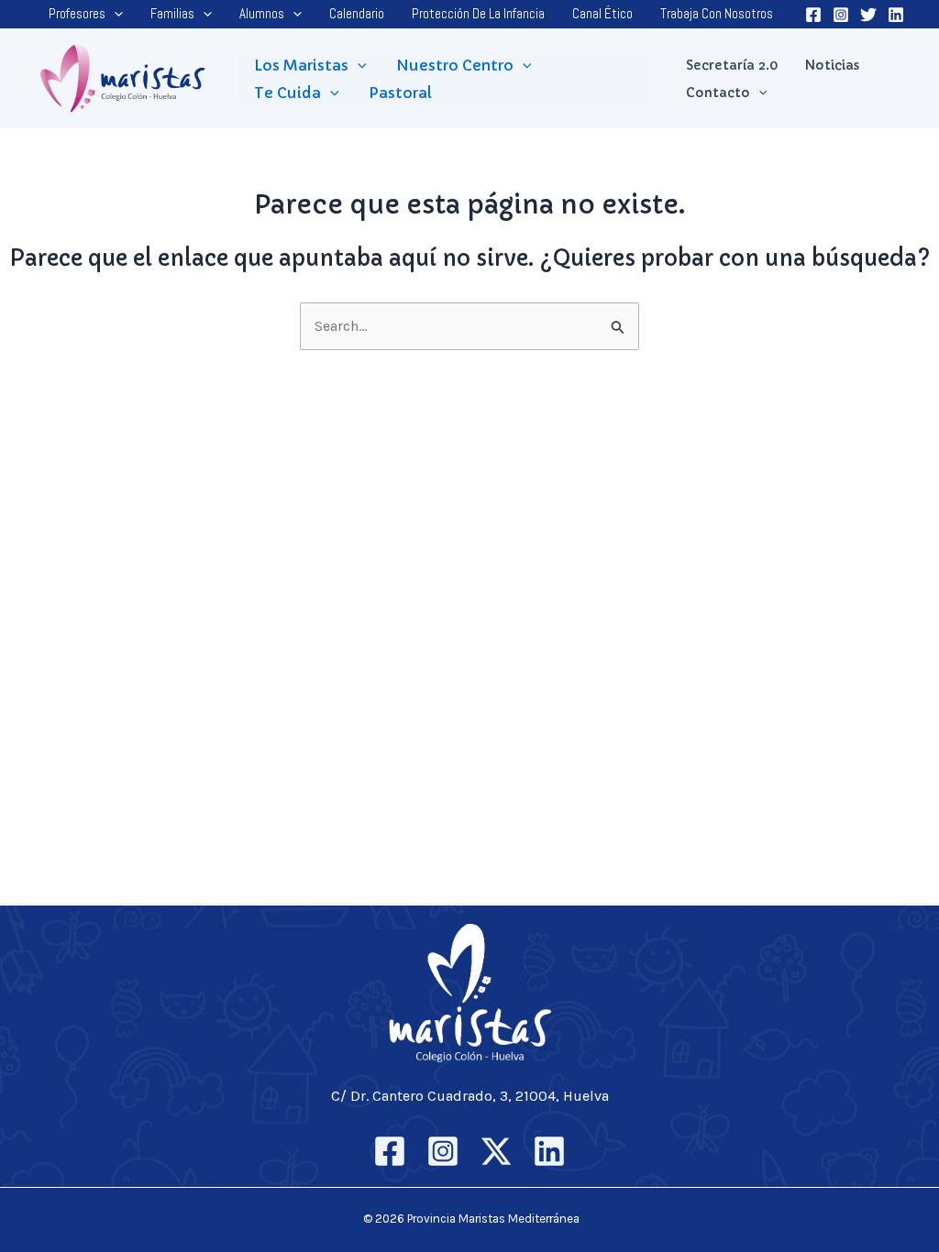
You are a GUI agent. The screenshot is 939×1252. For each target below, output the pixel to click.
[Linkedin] (896, 14)
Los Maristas (301, 65)
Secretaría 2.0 (732, 65)
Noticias (831, 65)
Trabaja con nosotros (716, 13)
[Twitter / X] (496, 1151)
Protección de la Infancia (478, 13)
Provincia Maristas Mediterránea (493, 1218)
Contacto (718, 92)
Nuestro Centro (455, 65)
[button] (114, 13)
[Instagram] (841, 14)
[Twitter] (868, 14)
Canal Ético (602, 13)
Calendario (356, 13)
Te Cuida (287, 92)
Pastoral (400, 92)
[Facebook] (813, 14)
